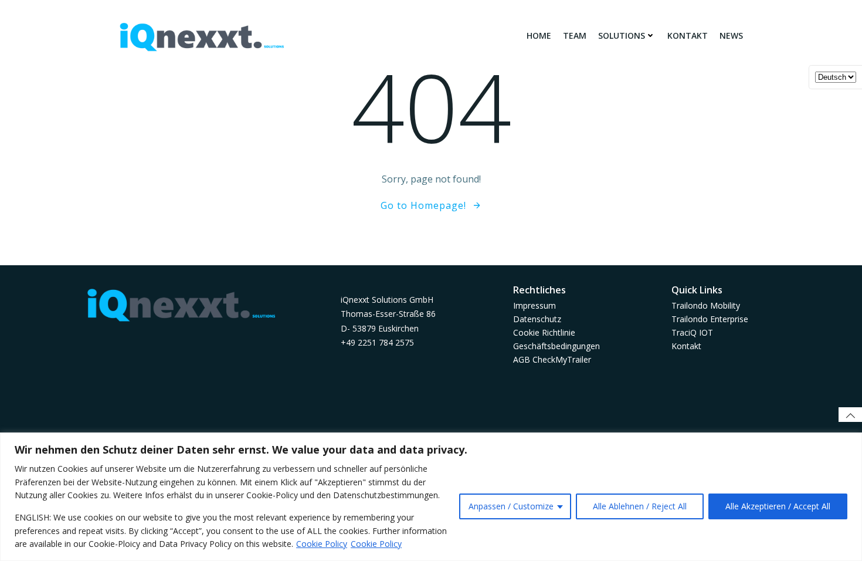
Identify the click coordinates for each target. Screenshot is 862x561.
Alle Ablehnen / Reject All (640, 506)
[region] (431, 496)
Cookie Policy (321, 543)
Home (539, 35)
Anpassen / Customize (511, 506)
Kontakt (687, 35)
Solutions (621, 35)
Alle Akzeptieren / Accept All (777, 506)
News (731, 35)
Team (574, 35)
